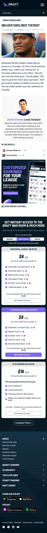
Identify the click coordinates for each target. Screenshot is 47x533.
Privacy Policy (7, 522)
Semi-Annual (24, 239)
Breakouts (6, 452)
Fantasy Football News (11, 20)
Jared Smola (8, 30)
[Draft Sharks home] (10, 5)
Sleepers (5, 449)
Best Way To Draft (9, 445)
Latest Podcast (8, 459)
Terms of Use (27, 522)
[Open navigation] (42, 5)
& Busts (13, 452)
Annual (37, 239)
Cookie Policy (39, 522)
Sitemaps (17, 522)
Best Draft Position (9, 456)
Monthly (10, 239)
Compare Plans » (23, 423)
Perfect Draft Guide (9, 442)
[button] (34, 267)
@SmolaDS (19, 30)
